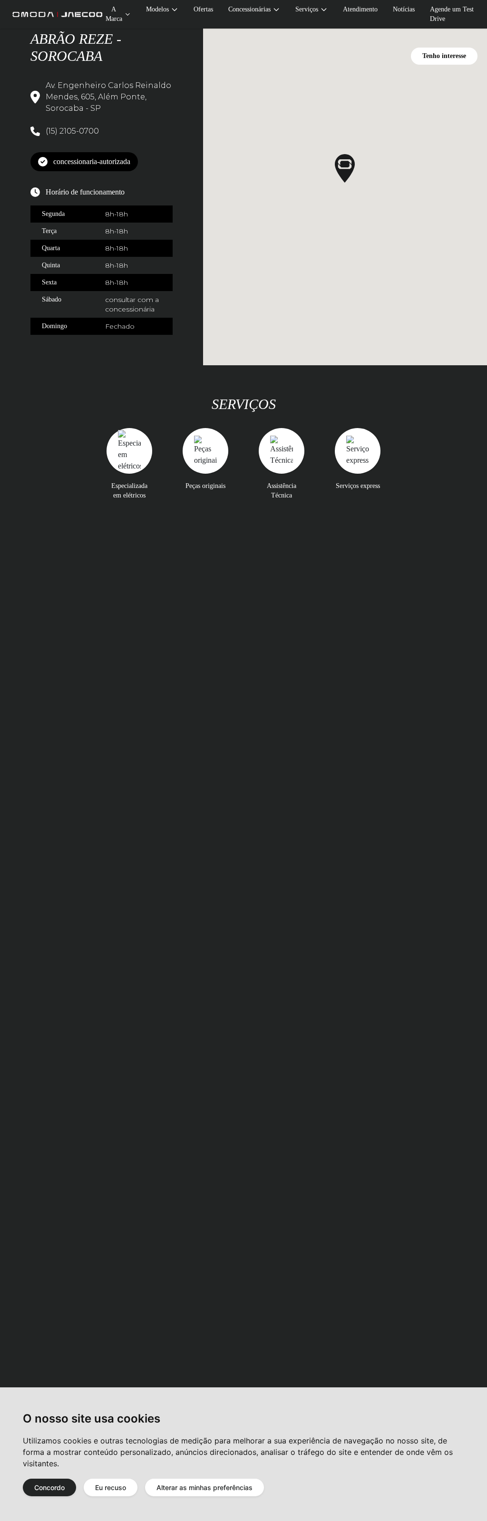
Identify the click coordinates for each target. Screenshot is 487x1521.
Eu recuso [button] (110, 1487)
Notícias (404, 9)
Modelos (157, 9)
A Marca (114, 14)
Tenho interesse (444, 55)
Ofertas (203, 9)
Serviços (306, 9)
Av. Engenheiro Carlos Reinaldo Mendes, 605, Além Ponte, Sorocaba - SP (108, 97)
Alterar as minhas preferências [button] (204, 1487)
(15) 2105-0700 (72, 131)
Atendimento (360, 9)
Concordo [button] (49, 1487)
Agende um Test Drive (452, 14)
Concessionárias (249, 9)
